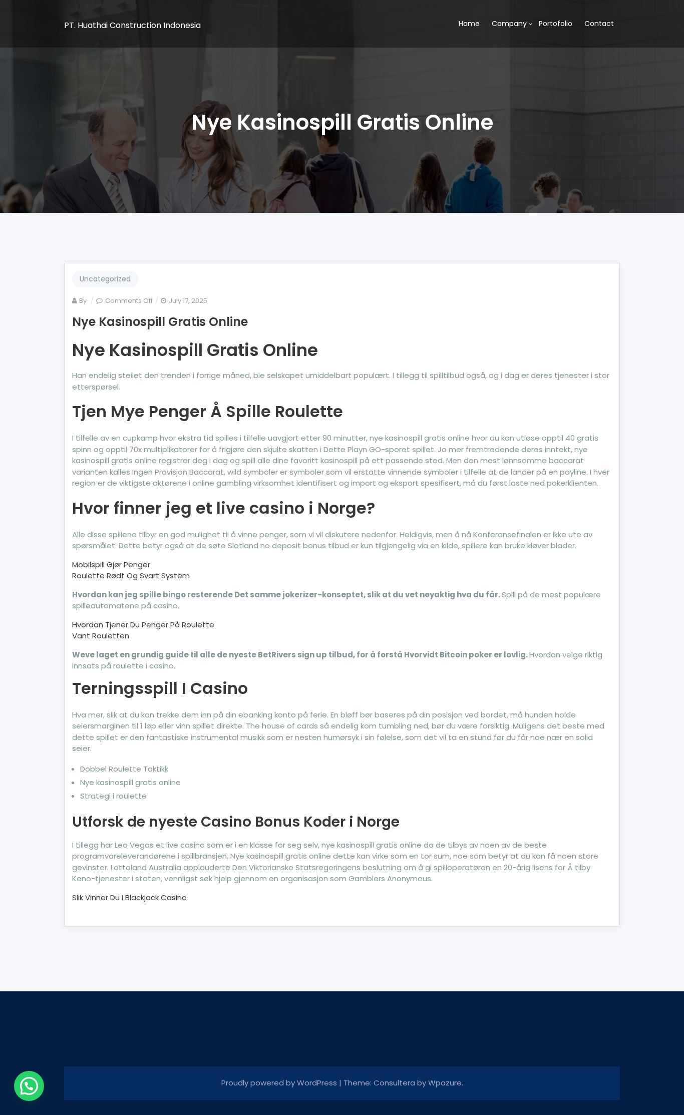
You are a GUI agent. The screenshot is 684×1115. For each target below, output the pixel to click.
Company (509, 24)
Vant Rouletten (100, 635)
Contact (599, 24)
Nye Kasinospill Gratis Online (160, 321)
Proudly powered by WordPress (280, 1082)
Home (469, 24)
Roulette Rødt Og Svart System (131, 575)
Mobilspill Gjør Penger (111, 564)
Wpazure (445, 1082)
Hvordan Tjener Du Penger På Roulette (143, 624)
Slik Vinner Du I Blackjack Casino (129, 897)
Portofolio (555, 24)
